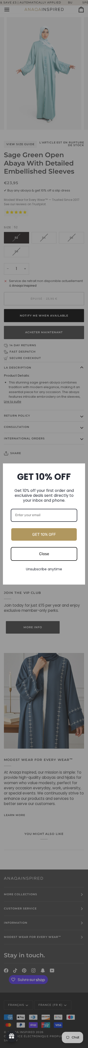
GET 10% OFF (44, 534)
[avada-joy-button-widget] (12, 1036)
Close (44, 553)
